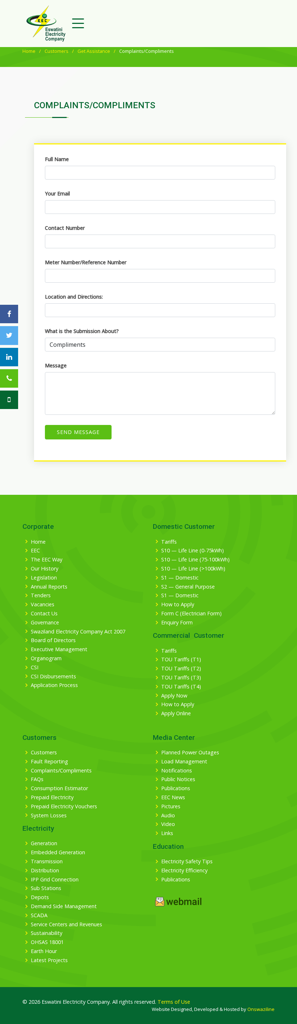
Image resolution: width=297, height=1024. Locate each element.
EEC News (173, 797)
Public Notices (178, 779)
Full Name (57, 159)
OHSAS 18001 (47, 942)
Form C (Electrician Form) (191, 613)
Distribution (45, 870)
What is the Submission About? (82, 331)
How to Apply (177, 604)
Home (28, 51)
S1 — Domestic (179, 577)
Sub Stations (46, 888)
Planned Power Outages (190, 752)
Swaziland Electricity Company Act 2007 (78, 631)
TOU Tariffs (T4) (181, 686)
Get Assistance (94, 51)
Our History (44, 568)
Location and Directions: (74, 296)
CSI (34, 667)
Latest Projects (49, 960)
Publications (175, 788)
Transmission (47, 861)
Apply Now (174, 695)
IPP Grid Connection (55, 879)
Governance (45, 622)
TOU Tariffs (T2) (181, 668)
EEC (35, 550)
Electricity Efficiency (184, 870)
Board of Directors (53, 640)
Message (56, 365)
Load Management (184, 761)
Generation (44, 843)
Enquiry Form (177, 622)
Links (167, 833)
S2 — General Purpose (188, 586)
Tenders (41, 595)
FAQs (37, 779)
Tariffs (169, 541)
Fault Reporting (49, 761)
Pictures (170, 806)
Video (168, 824)
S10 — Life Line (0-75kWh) (192, 550)
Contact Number (65, 227)
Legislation (44, 577)
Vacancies (42, 604)
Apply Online (176, 713)
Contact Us (44, 613)
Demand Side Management (64, 906)
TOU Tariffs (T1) (181, 659)
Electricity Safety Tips (187, 861)
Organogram (46, 658)
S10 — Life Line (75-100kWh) (195, 559)
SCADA (39, 915)
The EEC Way (46, 559)
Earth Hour (44, 951)
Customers (56, 51)
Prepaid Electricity (52, 797)
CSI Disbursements (53, 676)
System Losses (49, 815)
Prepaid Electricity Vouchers (64, 806)
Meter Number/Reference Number (85, 262)
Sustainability (46, 933)
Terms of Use (174, 1001)
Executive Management (59, 649)
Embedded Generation (58, 852)
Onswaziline (261, 1009)
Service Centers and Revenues (66, 924)
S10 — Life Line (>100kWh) (193, 568)
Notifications (176, 770)
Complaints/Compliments (61, 770)
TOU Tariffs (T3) (181, 677)
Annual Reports (49, 586)
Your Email (57, 193)
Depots (40, 897)
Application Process (54, 685)
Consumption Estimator (59, 788)
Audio (168, 815)
